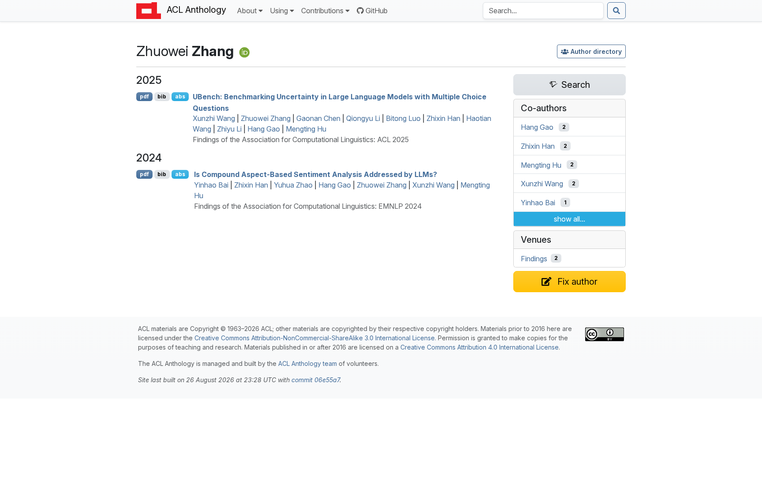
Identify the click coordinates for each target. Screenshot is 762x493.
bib (161, 96)
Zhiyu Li (229, 128)
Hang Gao (263, 128)
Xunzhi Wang (214, 118)
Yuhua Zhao (293, 185)
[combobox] (543, 10)
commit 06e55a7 (315, 380)
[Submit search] (616, 10)
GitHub (377, 10)
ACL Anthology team (307, 363)
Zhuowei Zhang (266, 118)
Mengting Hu (306, 128)
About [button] (247, 10)
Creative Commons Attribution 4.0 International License (479, 347)
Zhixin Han (443, 118)
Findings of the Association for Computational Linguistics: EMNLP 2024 (308, 206)
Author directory (596, 51)
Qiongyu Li (363, 118)
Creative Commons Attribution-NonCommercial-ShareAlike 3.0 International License (314, 338)
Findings (534, 258)
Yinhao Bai (211, 185)
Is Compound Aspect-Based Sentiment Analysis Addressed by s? (315, 174)
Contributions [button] (322, 10)
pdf (144, 96)
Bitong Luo (403, 118)
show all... (569, 219)
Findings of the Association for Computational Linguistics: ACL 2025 (301, 139)
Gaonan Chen (318, 118)
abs (180, 96)
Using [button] (279, 10)
